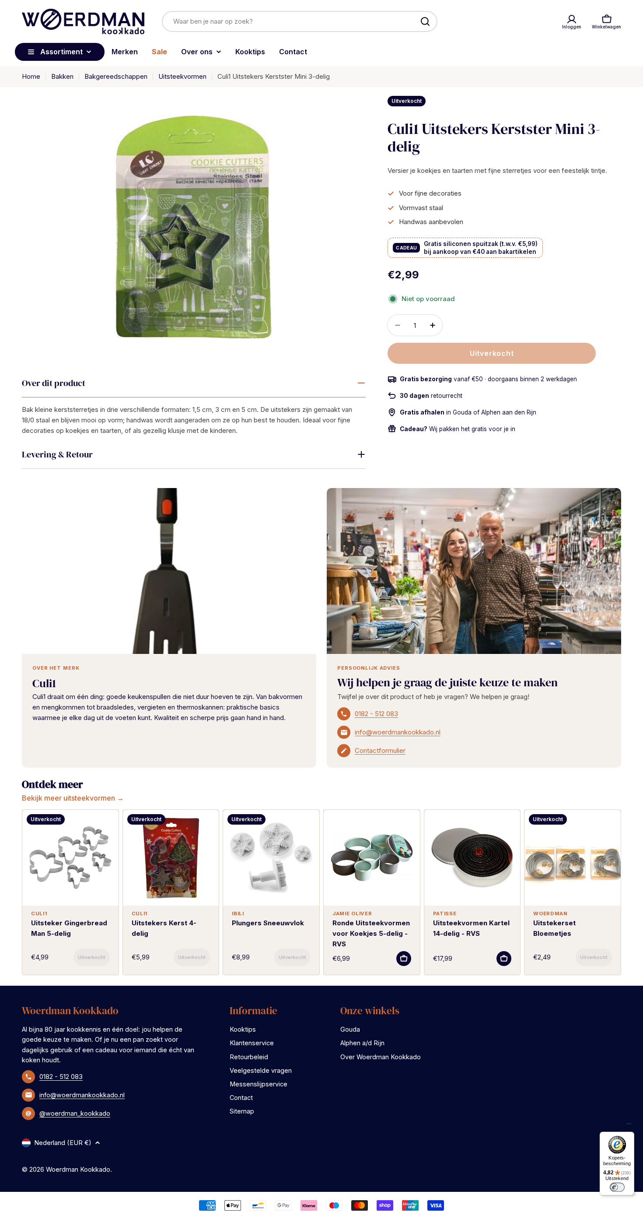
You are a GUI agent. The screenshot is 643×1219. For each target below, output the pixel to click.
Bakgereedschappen (115, 76)
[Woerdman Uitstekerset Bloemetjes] (572, 858)
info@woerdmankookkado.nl (397, 732)
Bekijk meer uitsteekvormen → (73, 798)
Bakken (62, 76)
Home (31, 76)
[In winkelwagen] (91, 957)
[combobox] (299, 21)
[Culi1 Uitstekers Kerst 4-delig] (171, 858)
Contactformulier (380, 750)
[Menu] (629, 1126)
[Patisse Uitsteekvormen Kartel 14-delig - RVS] (472, 858)
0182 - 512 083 (376, 714)
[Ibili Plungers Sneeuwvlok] (271, 858)
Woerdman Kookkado (78, 1169)
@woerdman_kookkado (74, 1113)
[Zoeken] (425, 21)
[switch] (616, 1187)
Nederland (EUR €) (62, 1142)
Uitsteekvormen (182, 76)
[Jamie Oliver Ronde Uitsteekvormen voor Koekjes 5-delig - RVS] (372, 858)
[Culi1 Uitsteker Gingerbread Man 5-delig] (70, 858)
